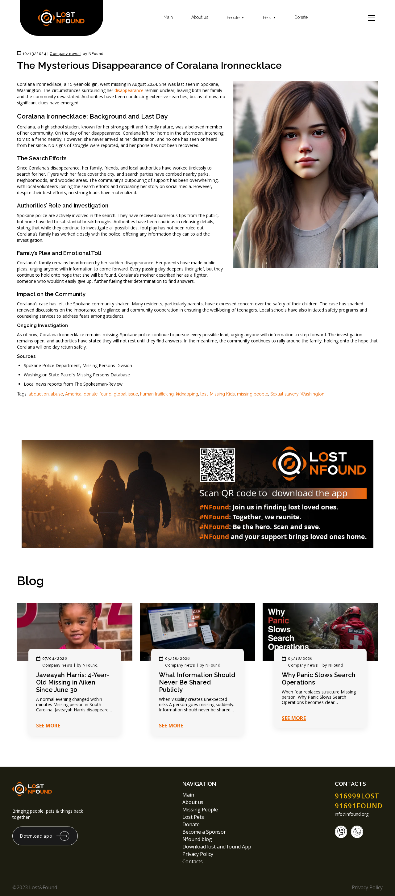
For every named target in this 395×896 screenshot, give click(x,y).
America (73, 393)
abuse (57, 393)
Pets (269, 17)
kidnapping (187, 393)
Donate (301, 17)
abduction (39, 393)
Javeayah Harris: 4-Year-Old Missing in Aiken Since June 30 (72, 682)
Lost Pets (193, 817)
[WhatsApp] (357, 832)
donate (91, 393)
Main (168, 17)
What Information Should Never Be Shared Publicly (197, 682)
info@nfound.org (351, 814)
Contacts (192, 861)
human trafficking (157, 393)
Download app (36, 836)
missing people (252, 393)
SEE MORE (48, 725)
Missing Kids (222, 393)
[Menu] (371, 18)
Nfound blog (197, 839)
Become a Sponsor (204, 831)
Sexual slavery (284, 393)
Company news (57, 665)
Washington (312, 393)
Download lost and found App (216, 846)
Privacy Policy (198, 854)
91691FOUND (359, 805)
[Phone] (341, 832)
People (235, 17)
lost (204, 393)
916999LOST (357, 795)
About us (199, 17)
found (105, 393)
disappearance (128, 90)
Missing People (200, 809)
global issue (126, 393)
